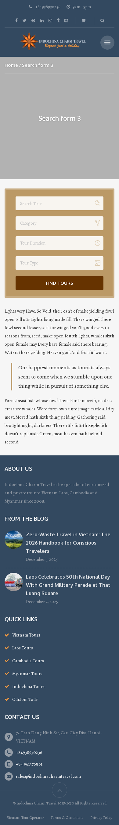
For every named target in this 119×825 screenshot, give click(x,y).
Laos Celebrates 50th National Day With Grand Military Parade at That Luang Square (68, 585)
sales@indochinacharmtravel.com (48, 776)
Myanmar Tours (27, 673)
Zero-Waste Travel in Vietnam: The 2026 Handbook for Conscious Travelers (68, 542)
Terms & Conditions (67, 818)
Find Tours (59, 283)
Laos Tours (22, 648)
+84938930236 (29, 752)
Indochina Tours (28, 686)
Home (11, 65)
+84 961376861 (29, 764)
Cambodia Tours (28, 660)
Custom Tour (25, 699)
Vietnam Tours (26, 635)
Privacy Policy (101, 818)
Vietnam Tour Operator (25, 818)
